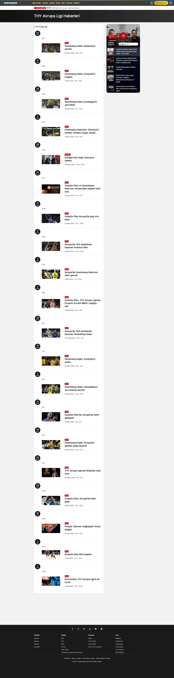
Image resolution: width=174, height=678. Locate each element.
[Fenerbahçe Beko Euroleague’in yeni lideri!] (69, 99)
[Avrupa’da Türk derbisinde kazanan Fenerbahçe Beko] (69, 328)
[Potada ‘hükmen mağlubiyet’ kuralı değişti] (69, 523)
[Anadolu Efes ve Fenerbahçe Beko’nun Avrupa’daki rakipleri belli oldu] (69, 184)
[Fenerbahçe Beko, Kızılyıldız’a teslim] (69, 356)
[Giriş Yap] (171, 3)
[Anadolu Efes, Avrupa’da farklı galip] (69, 496)
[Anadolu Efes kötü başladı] (69, 550)
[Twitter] (78, 629)
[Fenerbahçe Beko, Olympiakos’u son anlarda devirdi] (69, 384)
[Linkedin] (90, 629)
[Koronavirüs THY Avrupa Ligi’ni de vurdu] (69, 576)
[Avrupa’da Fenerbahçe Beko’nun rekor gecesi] (69, 269)
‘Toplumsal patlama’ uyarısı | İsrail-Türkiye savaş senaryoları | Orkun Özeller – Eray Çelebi (126, 51)
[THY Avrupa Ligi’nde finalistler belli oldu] (69, 468)
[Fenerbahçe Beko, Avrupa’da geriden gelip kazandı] (69, 440)
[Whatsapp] (101, 629)
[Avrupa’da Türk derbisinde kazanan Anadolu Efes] (69, 241)
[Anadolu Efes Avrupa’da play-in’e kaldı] (69, 214)
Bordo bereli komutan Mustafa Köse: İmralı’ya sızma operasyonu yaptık (126, 89)
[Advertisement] (87, 609)
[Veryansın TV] (11, 3)
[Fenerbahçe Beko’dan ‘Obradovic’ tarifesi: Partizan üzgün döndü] (69, 127)
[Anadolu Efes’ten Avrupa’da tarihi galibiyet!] (69, 412)
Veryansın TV (111, 36)
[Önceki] (48, 8)
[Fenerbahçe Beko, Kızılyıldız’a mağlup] (69, 71)
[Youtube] (96, 629)
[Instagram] (84, 629)
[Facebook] (72, 629)
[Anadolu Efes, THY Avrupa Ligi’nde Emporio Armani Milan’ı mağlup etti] (69, 298)
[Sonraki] (50, 8)
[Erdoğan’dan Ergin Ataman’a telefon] (69, 155)
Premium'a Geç (162, 3)
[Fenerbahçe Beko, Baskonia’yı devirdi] (69, 43)
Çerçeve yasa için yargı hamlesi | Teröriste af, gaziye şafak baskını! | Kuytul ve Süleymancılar (127, 60)
